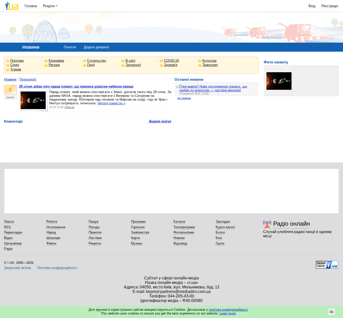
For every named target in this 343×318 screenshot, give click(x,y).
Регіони (54, 65)
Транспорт (210, 65)
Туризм (15, 69)
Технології (133, 65)
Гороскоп (138, 227)
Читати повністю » (111, 103)
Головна (31, 6)
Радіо (8, 249)
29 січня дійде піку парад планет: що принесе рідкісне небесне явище (76, 86)
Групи (220, 243)
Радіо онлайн (291, 223)
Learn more (227, 313)
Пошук (93, 221)
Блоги (220, 232)
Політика (17, 60)
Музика (136, 243)
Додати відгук (160, 121)
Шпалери (53, 238)
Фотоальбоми (184, 232)
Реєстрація (329, 6)
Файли (51, 243)
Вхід (312, 6)
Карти (135, 238)
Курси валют (225, 227)
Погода (94, 227)
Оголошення (55, 227)
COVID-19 (171, 60)
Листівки (95, 238)
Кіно (219, 238)
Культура (209, 60)
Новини (10, 79)
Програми (138, 221)
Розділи (49, 6)
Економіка (56, 60)
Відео (8, 238)
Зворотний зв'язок (17, 268)
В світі (130, 60)
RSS (7, 227)
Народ (51, 232)
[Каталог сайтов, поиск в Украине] (327, 263)
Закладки (223, 221)
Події (91, 65)
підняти (10, 97)
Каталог (180, 221)
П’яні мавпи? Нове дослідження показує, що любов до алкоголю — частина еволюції (213, 88)
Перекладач (13, 232)
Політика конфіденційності (57, 268)
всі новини (184, 98)
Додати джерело (96, 47)
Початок (70, 47)
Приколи (95, 232)
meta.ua (69, 107)
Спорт (14, 65)
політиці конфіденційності (228, 309)
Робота (51, 221)
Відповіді (180, 243)
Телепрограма (184, 227)
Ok (331, 312)
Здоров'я (170, 65)
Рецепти (95, 243)
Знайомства (140, 232)
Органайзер (13, 243)
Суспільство (96, 60)
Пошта (9, 221)
